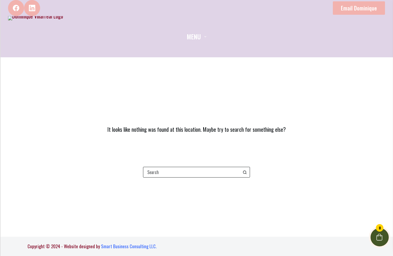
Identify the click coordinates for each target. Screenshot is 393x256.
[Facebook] (16, 8)
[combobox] (191, 172)
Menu (194, 36)
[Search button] (245, 172)
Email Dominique (359, 8)
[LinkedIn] (32, 8)
